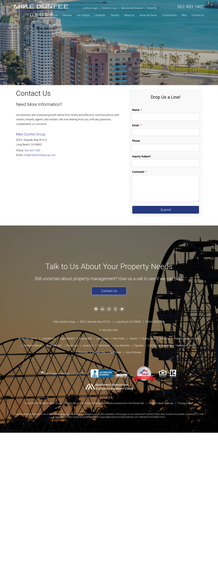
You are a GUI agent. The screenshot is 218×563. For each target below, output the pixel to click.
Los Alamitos (122, 345)
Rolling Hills (148, 338)
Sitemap (169, 403)
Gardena (166, 345)
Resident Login (109, 8)
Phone (136, 140)
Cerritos (152, 345)
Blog (184, 15)
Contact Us (198, 15)
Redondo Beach (33, 345)
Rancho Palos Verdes (186, 338)
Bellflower (115, 352)
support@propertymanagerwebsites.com (119, 417)
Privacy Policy (185, 403)
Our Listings (83, 15)
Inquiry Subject (141, 156)
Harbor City (98, 352)
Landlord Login (90, 8)
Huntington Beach (186, 345)
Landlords (100, 15)
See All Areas (133, 352)
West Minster (54, 345)
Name (135, 109)
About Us (129, 15)
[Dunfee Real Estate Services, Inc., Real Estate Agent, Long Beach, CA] (101, 374)
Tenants (114, 15)
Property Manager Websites (99, 403)
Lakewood (102, 338)
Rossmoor (72, 345)
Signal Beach (67, 338)
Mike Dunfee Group (30, 134)
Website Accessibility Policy (152, 417)
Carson (133, 338)
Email (135, 125)
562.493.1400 (190, 6)
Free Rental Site (136, 403)
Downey (83, 352)
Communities (169, 15)
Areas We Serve (148, 15)
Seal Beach (85, 338)
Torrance (165, 338)
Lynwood (88, 345)
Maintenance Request (132, 8)
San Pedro (119, 338)
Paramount (104, 345)
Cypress (139, 345)
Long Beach (48, 338)
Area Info (152, 8)
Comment (138, 171)
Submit (165, 210)
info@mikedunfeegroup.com (39, 155)
